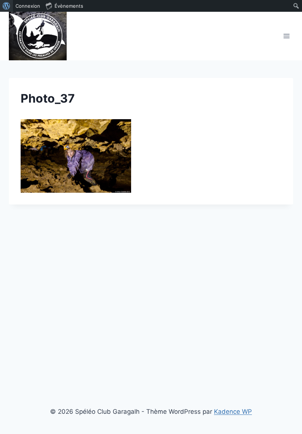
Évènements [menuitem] (69, 6)
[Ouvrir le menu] (286, 36)
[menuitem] (6, 6)
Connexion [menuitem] (27, 6)
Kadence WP (233, 411)
